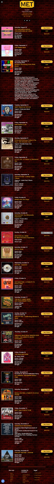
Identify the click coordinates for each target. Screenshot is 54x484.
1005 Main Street (27, 13)
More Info (46, 33)
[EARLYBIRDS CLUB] (7, 128)
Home (11, 473)
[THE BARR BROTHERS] (7, 357)
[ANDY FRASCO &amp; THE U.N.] (7, 110)
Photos (11, 478)
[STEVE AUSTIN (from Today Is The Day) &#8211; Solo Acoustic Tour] (7, 143)
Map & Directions (26, 474)
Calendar (12, 474)
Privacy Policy (37, 477)
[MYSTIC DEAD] (7, 252)
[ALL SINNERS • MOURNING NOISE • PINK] (7, 377)
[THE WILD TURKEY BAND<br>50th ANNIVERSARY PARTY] (7, 302)
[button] (2, 2)
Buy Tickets (47, 28)
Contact (24, 476)
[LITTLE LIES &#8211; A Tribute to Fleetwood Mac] (7, 162)
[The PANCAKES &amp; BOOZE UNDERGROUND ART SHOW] (7, 32)
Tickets (11, 476)
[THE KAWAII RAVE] (7, 50)
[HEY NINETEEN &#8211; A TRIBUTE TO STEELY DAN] (7, 283)
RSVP (47, 31)
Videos (11, 479)
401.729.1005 (27, 16)
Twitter (24, 479)
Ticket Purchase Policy (26, 481)
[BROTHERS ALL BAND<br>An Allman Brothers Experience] (7, 237)
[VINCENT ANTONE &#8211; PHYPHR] (7, 456)
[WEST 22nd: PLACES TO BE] (7, 413)
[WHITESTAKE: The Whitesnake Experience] (7, 218)
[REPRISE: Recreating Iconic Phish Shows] (7, 66)
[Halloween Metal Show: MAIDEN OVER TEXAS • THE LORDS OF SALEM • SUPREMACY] (7, 337)
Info (11, 481)
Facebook (25, 478)
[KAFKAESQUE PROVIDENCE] (7, 429)
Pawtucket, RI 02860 (27, 14)
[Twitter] (27, 20)
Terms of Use (36, 479)
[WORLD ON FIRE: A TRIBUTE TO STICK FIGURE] (7, 394)
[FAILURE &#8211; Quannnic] (7, 268)
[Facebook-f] (24, 20)
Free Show (47, 232)
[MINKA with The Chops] (7, 203)
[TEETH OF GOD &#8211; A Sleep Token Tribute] (7, 180)
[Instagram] (29, 20)
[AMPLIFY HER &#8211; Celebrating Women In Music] (7, 318)
